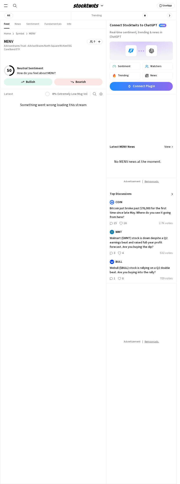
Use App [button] (167, 5)
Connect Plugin (144, 86)
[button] (8, 15)
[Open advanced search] (94, 94)
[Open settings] (101, 94)
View (167, 147)
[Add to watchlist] (100, 41)
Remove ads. (152, 181)
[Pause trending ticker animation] (145, 15)
